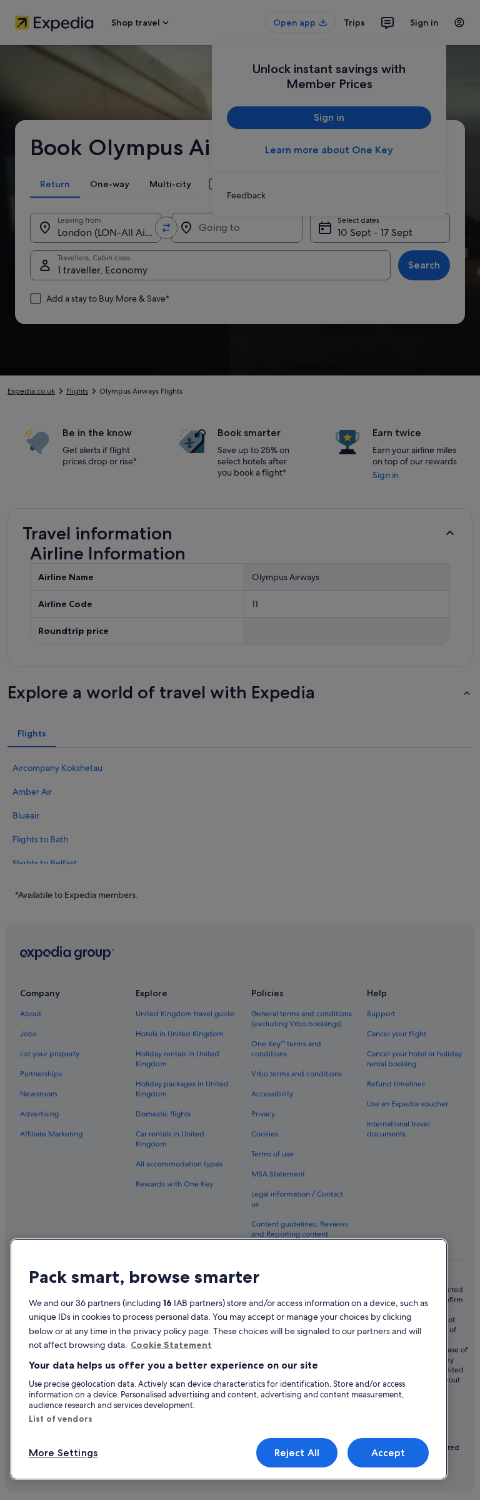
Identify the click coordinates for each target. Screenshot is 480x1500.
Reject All (297, 1453)
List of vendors (60, 1419)
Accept (388, 1453)
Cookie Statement (171, 1344)
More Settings (63, 1453)
